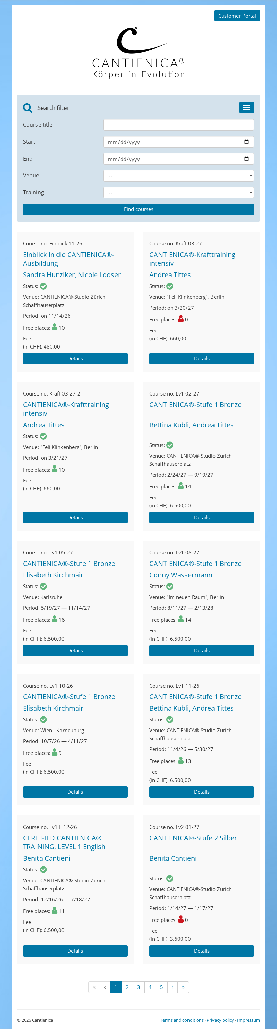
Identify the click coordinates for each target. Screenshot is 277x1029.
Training (33, 192)
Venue (31, 175)
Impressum (248, 1020)
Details (75, 358)
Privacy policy (220, 1020)
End (28, 158)
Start (29, 141)
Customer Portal (237, 15)
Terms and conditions (182, 1020)
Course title (37, 124)
